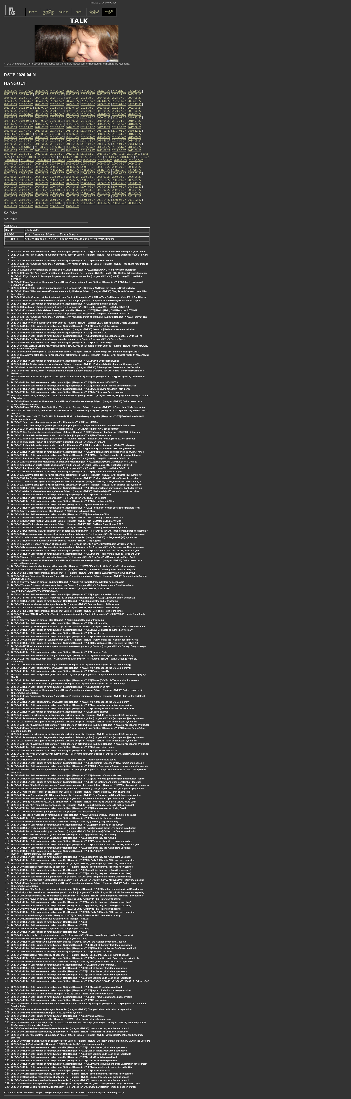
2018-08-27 (103, 124)
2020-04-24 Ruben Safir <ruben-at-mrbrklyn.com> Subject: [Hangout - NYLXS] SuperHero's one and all (64, 750)
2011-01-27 (111, 156)
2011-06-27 (34, 156)
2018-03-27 (41, 127)
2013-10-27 (26, 147)
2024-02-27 (57, 101)
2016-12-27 (134, 130)
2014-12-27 (88, 140)
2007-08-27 (41, 173)
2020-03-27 (88, 117)
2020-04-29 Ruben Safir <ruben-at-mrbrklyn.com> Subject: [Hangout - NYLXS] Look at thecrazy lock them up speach (71, 945)
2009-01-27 (57, 166)
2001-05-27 (88, 199)
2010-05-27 (89, 160)
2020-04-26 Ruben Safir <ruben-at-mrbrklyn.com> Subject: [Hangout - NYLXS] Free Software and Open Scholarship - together (76, 782)
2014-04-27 (72, 143)
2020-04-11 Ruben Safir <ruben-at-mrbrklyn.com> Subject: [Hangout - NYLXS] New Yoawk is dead (61, 435)
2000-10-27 (57, 203)
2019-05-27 (103, 120)
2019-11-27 (10, 120)
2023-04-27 (72, 104)
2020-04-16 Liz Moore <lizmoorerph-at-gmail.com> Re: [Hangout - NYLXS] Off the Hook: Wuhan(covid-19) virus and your (73, 569)
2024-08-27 (103, 97)
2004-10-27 (10, 186)
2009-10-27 (57, 163)
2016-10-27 (26, 133)
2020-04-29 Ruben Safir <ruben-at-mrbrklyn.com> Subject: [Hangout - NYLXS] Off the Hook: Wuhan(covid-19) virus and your (75, 844)
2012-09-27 (88, 150)
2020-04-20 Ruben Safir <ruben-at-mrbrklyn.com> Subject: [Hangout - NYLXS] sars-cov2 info (59, 652)
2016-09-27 (41, 133)
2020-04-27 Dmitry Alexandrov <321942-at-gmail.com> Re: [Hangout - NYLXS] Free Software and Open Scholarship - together (76, 795)
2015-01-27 (72, 140)
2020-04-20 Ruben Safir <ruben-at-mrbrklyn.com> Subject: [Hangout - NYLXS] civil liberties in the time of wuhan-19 (70, 636)
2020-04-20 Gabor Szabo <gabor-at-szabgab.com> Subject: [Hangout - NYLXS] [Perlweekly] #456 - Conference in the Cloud (74, 640)
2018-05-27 (10, 127)
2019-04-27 (119, 120)
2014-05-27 (57, 143)
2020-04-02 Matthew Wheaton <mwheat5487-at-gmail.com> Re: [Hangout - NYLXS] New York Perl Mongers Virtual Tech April (75, 300)
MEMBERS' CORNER (94, 12)
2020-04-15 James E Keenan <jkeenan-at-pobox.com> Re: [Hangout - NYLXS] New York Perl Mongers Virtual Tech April (73, 557)
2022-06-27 (88, 107)
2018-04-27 (26, 127)
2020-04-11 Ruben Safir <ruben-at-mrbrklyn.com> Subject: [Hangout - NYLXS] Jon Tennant (58, 442)
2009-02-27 (41, 166)
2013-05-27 (103, 147)
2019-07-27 (72, 120)
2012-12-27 (41, 150)
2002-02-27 (88, 196)
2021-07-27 (119, 110)
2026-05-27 (57, 91)
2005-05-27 (41, 183)
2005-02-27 (88, 183)
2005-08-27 (134, 180)
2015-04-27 (26, 140)
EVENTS (33, 12)
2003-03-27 (26, 193)
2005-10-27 (103, 180)
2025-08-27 (57, 94)
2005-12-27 (72, 180)
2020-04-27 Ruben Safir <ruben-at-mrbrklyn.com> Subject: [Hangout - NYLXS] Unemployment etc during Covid (68, 808)
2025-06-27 (88, 94)
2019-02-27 (10, 124)
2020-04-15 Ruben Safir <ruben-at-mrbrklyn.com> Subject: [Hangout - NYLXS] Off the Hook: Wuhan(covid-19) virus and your (75, 550)
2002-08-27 (134, 193)
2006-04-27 (10, 180)
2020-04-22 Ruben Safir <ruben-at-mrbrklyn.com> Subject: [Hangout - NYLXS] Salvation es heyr (60, 687)
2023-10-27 (119, 101)
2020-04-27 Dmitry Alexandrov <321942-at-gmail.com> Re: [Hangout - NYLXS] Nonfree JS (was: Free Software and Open (73, 801)
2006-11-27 (41, 176)
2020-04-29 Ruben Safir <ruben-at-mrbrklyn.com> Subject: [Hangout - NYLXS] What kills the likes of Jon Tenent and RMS (73, 948)
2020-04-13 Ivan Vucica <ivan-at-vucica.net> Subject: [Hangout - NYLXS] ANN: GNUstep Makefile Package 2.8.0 (69, 527)
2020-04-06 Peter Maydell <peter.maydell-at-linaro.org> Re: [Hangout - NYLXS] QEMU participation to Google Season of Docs (75, 1083)
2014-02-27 (103, 143)
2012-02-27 (57, 153)
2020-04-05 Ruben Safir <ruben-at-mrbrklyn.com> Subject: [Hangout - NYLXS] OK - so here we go (61, 342)
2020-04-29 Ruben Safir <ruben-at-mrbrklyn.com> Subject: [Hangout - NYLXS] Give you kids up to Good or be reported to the (75, 958)
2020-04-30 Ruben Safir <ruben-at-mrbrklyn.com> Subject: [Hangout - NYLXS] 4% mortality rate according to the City (71, 1067)
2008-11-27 (88, 166)
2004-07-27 (57, 186)
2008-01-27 (103, 170)
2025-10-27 (26, 94)
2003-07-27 (103, 189)
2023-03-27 (88, 104)
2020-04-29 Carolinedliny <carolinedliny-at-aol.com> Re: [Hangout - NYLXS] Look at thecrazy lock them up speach (70, 955)
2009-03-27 (26, 166)
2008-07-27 (10, 170)
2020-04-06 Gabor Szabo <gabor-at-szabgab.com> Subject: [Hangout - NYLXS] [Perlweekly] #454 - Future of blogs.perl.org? (75, 351)
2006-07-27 (103, 176)
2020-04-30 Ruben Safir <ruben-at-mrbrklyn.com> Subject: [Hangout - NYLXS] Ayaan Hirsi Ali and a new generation (71, 990)
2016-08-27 (57, 133)
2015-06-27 (134, 137)
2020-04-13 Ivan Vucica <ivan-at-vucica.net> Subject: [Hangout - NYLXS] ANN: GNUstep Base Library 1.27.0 (67, 524)
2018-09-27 (88, 124)
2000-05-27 (134, 203)
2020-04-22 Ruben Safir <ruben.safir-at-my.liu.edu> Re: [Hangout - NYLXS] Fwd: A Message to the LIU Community (70, 702)
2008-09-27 (119, 166)
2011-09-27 (134, 153)
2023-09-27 (134, 101)
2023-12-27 (88, 101)
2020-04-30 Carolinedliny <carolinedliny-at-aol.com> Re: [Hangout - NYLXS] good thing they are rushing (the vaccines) (72, 1073)
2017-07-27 (26, 130)
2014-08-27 (10, 143)
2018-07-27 (119, 124)
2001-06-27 (72, 199)
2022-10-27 (26, 107)
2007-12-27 (119, 170)
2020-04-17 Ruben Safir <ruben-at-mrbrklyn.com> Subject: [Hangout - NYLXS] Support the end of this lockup (67, 594)
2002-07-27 (10, 196)
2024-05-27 (10, 101)
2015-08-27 (103, 137)
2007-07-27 (57, 173)
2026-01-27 (119, 91)
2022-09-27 (41, 107)
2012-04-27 (26, 153)
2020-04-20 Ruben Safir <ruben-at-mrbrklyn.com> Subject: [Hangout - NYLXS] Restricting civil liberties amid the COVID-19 (74, 643)
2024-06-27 (134, 97)
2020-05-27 (57, 117)
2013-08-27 (57, 147)
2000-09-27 (72, 203)
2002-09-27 (119, 193)
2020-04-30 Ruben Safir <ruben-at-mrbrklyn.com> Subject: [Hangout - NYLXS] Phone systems (60, 1000)
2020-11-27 (103, 114)
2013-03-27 (134, 147)
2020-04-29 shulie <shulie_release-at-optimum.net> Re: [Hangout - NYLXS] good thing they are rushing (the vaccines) (72, 935)
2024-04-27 (26, 101)
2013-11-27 (10, 147)
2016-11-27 (10, 133)
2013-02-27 (10, 150)
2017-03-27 (88, 130)
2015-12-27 (41, 137)
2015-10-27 (72, 137)
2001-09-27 (26, 199)
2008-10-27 (103, 166)
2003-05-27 (134, 189)
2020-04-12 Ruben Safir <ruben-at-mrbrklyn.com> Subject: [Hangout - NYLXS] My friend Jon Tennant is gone (67, 471)
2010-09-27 (27, 160)
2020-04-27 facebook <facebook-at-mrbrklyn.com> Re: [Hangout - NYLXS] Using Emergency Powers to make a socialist (73, 815)
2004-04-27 (103, 186)
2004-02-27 (134, 186)
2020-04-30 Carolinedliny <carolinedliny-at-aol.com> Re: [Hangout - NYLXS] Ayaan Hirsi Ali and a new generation (69, 1031)
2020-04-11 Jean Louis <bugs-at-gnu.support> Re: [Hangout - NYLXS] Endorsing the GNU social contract (65, 429)
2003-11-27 (41, 189)
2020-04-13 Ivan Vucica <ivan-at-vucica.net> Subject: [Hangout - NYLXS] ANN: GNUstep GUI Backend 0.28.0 (67, 517)
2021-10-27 (72, 110)
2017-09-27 (134, 127)
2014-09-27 (134, 140)
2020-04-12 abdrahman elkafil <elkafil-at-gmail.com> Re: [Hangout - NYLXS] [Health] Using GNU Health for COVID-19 (71, 465)
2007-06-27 (72, 173)
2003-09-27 (72, 189)
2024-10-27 (72, 97)
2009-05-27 (134, 163)
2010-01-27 (10, 163)
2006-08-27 (88, 176)
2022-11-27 (10, 107)
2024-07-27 (119, 97)
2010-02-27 (136, 160)
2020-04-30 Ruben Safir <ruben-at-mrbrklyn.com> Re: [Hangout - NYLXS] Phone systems (57, 1016)
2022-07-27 (72, 107)
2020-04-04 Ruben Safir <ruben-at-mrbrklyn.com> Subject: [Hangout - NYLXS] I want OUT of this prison (64, 326)
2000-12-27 (26, 203)
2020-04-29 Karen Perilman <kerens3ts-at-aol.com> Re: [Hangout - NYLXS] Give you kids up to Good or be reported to (72, 961)
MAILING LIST (109, 12)
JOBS (78, 12)
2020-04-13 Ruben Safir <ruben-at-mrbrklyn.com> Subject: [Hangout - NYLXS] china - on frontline (61, 494)
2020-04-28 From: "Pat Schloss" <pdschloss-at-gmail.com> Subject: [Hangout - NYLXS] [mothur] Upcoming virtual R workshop (77, 889)
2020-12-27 (88, 114)
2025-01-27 (26, 97)
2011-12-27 (88, 153)
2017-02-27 (103, 130)
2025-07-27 (72, 94)
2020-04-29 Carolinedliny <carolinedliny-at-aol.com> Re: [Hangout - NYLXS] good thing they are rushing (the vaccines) (72, 863)
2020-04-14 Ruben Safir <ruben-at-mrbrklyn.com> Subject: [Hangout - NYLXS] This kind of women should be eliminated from (75, 508)
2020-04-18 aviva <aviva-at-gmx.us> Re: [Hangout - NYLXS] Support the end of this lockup (57, 620)
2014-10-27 (119, 140)
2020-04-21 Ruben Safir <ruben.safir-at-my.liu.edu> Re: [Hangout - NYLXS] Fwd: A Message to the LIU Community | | (71, 664)
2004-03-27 (119, 186)
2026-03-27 (88, 91)
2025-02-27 (10, 97)
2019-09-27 (41, 120)
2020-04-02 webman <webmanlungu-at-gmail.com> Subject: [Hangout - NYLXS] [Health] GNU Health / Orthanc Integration (73, 270)
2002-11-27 (88, 193)
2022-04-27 (119, 107)
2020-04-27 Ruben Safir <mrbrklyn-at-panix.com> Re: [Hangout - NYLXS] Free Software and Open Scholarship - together (73, 798)
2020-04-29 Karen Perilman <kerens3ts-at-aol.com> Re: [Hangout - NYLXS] (50, 918)
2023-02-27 (103, 104)
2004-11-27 (134, 183)
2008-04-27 (57, 170)
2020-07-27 (26, 117)
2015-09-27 (88, 137)
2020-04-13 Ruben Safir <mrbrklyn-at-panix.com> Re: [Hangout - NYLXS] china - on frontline (58, 498)
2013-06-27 (88, 147)
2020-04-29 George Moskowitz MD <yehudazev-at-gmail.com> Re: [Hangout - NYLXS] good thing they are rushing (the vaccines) (77, 895)
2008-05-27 (41, 170)
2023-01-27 (119, 104)
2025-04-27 (119, 94)
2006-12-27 (26, 176)
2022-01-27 (26, 110)
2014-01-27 (119, 143)
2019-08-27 (57, 120)
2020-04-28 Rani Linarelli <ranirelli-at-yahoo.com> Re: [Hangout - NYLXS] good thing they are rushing (63, 834)
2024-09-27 (88, 97)
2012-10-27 (72, 150)
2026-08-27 (10, 91)
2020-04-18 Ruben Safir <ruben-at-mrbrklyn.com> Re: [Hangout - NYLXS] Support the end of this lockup (64, 601)
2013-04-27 (119, 147)
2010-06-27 (74, 160)
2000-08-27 (88, 203)
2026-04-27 (72, 91)
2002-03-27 (72, 196)
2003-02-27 (41, 193)
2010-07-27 (58, 160)
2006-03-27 (26, 180)
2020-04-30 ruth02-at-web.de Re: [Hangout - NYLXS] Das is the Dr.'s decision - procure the (57, 1044)
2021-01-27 (72, 114)
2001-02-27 (134, 199)
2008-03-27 (72, 170)
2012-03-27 (41, 153)
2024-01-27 (72, 101)
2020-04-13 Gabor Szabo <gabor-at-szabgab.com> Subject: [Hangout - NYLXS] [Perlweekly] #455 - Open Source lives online (75, 478)
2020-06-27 (41, 117)
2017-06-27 (41, 130)
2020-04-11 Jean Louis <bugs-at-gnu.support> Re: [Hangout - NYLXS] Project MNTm (54, 422)
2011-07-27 (19, 156)
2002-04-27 (57, 196)
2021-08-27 (103, 110)
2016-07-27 (72, 133)
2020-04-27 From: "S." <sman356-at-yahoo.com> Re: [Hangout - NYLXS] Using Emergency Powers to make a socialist (72, 805)
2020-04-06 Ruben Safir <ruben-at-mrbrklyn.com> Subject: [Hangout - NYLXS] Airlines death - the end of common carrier (73, 385)
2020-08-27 (10, 117)
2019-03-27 (134, 120)
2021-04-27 (26, 114)
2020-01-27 (119, 117)
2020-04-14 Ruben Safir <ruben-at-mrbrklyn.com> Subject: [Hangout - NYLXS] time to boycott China (62, 501)
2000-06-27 (119, 203)
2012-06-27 (134, 150)
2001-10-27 (10, 199)
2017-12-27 (88, 127)
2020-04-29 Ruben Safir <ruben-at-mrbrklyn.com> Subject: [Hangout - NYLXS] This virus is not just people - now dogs (71, 841)
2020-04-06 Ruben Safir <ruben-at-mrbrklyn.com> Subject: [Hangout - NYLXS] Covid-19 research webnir (65, 361)
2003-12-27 (26, 189)
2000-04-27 (10, 206)
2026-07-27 (26, 91)
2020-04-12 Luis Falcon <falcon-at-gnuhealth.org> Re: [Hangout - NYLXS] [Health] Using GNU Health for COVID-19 (70, 458)
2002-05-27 (41, 196)
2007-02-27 (134, 173)
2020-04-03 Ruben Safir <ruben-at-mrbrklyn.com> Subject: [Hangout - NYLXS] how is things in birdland (64, 304)
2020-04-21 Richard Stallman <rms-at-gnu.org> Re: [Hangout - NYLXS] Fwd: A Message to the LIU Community (68, 683)
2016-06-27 (88, 133)
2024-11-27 (57, 97)
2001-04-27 (103, 199)
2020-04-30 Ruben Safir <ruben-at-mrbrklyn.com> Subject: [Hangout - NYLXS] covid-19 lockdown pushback (66, 987)
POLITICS (63, 12)
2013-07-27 (72, 147)
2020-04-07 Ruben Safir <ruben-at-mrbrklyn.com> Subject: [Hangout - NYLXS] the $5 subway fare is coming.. (67, 392)
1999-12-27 (72, 206)
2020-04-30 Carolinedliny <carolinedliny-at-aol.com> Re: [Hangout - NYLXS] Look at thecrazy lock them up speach (70, 1028)
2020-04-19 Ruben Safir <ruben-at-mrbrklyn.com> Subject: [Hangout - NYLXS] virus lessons (58, 633)
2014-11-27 (103, 140)
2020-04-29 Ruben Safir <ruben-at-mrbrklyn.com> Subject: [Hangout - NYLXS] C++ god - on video (61, 951)
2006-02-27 (41, 180)
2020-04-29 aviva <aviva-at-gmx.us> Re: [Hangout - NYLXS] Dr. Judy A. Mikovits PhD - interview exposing (65, 899)
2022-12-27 (134, 104)
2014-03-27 (88, 143)
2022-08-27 (57, 107)
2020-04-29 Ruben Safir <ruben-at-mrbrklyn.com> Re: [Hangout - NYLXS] (49, 922)
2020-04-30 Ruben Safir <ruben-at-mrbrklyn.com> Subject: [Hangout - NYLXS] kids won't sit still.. (61, 1070)
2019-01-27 (26, 124)
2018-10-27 (72, 124)
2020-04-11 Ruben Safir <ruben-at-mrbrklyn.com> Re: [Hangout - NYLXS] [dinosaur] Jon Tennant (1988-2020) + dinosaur (73, 445)
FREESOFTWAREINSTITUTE (48, 12)
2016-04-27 (119, 133)
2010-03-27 (120, 160)
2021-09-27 (88, 110)
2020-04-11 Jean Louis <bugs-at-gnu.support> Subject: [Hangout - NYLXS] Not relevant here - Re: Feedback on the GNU (73, 425)
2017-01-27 (119, 130)
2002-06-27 (26, 196)
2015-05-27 (10, 140)
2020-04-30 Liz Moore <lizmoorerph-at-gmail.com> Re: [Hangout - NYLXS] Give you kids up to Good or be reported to (71, 1009)
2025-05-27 (103, 94)
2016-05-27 (103, 133)
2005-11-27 (88, 180)
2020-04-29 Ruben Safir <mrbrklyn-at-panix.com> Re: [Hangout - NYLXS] (48, 938)
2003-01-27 (57, 193)
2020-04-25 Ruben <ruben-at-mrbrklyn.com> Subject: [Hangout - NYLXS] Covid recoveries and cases (63, 759)
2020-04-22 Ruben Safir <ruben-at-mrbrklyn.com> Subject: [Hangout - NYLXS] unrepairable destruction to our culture (71, 705)
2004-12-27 (119, 183)
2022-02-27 (10, 110)
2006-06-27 (119, 176)
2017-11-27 (103, 127)
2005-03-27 (72, 183)
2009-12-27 (26, 163)
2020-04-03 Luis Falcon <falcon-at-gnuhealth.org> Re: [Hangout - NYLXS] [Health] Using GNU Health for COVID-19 (70, 307)
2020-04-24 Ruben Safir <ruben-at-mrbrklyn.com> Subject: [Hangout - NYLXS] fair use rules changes (63, 747)
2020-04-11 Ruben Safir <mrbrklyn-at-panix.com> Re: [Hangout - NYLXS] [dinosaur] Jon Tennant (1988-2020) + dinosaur (73, 438)
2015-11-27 (57, 137)
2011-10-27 (118, 153)
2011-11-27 (103, 153)
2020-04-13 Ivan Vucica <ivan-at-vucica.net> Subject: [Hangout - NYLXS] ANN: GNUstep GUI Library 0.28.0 (66, 521)
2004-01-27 (10, 189)
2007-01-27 (10, 176)
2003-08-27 (88, 189)
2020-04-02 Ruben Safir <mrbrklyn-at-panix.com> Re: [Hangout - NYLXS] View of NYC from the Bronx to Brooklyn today (73, 288)
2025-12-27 (134, 91)
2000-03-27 (26, 206)
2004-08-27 (41, 186)
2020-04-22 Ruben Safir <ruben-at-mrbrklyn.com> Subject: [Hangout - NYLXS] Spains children (59, 712)
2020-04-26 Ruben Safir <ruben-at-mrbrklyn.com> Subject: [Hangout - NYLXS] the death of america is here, (66, 775)
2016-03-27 (134, 133)
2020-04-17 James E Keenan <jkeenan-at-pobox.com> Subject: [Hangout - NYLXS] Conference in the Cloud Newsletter (72, 585)
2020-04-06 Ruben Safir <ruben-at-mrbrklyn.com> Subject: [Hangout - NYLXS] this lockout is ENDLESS (64, 382)
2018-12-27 (41, 124)
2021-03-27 (41, 114)
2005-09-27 (119, 180)
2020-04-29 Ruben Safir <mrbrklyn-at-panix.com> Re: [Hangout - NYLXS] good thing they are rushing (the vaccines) (71, 876)
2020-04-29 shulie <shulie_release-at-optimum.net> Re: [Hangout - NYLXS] (49, 928)
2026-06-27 (41, 91)
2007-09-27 (26, 173)
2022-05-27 (103, 107)
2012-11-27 (57, 150)
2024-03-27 (41, 101)
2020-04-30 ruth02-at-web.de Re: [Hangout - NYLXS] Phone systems (46, 1012)
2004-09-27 (26, 186)
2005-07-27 (10, 183)
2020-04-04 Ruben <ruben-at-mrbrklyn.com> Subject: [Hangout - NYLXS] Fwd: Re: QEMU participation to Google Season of (74, 323)
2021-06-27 (134, 110)
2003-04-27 (10, 193)
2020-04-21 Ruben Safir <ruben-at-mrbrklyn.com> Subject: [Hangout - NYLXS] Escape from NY (60, 671)
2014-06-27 (41, 143)
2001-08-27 (41, 199)
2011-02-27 (96, 156)
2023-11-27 (103, 101)
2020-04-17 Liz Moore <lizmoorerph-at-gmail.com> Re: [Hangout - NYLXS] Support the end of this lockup (65, 604)
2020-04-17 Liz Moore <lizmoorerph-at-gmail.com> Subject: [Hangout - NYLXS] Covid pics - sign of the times (67, 611)
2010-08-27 (43, 160)
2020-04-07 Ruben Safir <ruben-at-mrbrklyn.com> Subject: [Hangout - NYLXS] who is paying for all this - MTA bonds (71, 389)
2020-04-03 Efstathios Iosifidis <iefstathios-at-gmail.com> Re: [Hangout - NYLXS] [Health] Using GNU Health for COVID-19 (74, 310)
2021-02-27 (57, 114)
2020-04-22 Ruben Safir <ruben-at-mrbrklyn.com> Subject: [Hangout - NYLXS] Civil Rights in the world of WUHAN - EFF (72, 708)
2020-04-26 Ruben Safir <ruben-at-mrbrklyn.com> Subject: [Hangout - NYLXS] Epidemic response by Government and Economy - (78, 763)
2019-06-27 (88, 120)
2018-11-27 (57, 124)
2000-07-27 (103, 203)
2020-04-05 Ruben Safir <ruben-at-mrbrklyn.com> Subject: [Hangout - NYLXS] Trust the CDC (59, 332)
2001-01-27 (10, 203)
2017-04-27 (72, 130)
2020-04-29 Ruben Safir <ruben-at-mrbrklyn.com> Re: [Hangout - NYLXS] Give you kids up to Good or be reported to (71, 978)
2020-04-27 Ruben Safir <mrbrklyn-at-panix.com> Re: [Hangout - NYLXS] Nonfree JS (55, 811)
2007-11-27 (134, 170)
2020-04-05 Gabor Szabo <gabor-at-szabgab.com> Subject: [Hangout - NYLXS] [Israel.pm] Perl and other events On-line (73, 329)
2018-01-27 (72, 127)
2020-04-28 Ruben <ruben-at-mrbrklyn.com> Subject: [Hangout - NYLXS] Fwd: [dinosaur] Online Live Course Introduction (73, 828)
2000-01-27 (57, 206)
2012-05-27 (10, 153)
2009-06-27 (119, 163)
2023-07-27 (26, 104)
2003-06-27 (119, 189)
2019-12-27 (134, 117)
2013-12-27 (134, 143)
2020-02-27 (103, 117)
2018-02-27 (57, 127)
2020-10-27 (119, 114)
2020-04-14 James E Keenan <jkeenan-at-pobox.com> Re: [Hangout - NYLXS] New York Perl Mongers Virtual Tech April (73, 544)
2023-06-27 (41, 104)
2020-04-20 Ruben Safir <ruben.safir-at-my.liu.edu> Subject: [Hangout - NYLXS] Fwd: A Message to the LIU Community (72, 655)
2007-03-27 (119, 173)
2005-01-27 (103, 183)
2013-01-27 (26, 150)
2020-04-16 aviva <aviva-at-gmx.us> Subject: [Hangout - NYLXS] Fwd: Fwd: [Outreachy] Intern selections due (67, 582)
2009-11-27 (41, 163)
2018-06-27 (134, 124)
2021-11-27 (57, 110)
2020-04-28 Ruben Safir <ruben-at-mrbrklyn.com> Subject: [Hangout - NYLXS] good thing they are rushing (66, 818)
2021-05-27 (10, 114)
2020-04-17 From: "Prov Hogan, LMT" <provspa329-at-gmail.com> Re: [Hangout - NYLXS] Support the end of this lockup (73, 597)
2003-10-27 (57, 189)
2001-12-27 (119, 196)
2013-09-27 (41, 147)
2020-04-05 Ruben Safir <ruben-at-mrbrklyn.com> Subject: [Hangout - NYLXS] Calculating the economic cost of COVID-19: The (76, 336)
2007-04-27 (103, 173)
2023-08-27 (10, 104)
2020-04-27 (72, 117)
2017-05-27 (57, 130)
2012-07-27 (119, 150)
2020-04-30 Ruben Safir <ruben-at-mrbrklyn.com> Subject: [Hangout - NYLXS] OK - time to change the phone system (71, 997)
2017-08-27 (10, 130)
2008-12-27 (72, 166)
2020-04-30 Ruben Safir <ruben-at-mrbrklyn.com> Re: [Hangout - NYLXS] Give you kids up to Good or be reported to (71, 1054)
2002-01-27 (103, 196)
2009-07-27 (103, 163)
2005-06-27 (26, 183)
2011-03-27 (80, 156)
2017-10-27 (119, 127)
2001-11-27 (134, 196)
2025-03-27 (134, 94)
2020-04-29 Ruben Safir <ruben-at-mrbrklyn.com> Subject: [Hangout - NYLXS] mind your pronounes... (63, 965)
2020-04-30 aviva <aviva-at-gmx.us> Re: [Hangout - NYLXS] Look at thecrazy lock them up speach (62, 993)
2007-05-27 (88, 173)
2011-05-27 (49, 156)
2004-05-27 (88, 186)
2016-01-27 (26, 137)
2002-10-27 (103, 193)
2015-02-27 (57, 140)
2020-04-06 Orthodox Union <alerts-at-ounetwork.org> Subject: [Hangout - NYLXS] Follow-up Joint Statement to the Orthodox (75, 367)
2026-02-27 (103, 91)
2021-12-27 (41, 110)
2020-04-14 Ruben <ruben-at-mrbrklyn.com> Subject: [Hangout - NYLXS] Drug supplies (56, 540)
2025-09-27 (41, 94)
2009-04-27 (10, 166)
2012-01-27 (72, 153)
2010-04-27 (105, 160)
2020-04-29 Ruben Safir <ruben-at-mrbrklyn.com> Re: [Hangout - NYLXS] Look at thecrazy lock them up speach (69, 968)
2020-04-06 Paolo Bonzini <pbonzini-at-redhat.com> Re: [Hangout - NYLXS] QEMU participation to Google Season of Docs (74, 1087)
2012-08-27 (103, 150)
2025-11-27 (10, 94)
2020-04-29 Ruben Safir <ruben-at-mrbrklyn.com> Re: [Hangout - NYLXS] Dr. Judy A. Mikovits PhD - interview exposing (72, 860)
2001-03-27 (119, 199)
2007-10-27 (10, 173)
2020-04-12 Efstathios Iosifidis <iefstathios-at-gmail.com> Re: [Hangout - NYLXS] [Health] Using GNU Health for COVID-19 (74, 461)
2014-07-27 (26, 143)
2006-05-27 (134, 176)
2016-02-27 (10, 137)
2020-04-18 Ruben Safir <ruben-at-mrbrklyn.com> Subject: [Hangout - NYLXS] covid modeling (59, 623)
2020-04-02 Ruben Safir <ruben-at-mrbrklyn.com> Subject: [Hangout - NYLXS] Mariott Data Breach (62, 260)
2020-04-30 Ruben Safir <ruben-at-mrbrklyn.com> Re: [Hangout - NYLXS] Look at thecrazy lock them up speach (69, 1047)
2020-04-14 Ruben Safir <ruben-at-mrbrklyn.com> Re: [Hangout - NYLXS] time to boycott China (60, 504)
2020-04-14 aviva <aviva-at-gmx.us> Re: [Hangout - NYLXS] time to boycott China (53, 511)
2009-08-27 (88, 163)
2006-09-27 (72, 176)
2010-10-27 (11, 160)
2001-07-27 (57, 199)
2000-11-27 (41, 203)
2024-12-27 (41, 97)
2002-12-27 (72, 193)
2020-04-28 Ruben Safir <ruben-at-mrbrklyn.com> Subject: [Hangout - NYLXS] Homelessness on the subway (67, 825)
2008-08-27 (134, 166)
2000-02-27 (41, 206)
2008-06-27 (26, 170)
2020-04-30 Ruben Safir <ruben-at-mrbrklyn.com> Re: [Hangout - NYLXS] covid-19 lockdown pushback (64, 1057)
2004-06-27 (72, 186)
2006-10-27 (57, 176)
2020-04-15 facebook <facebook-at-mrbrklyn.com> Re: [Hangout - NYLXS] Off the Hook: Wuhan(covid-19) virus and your (73, 566)
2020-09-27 (134, 114)
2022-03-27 (134, 107)
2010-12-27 (126, 156)
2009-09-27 (72, 163)
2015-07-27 (119, 137)
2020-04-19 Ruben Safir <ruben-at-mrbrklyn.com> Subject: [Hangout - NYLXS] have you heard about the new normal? (72, 630)
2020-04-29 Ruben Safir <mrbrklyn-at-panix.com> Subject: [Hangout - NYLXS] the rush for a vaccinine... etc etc (68, 942)
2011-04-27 (65, 156)
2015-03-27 (41, 140)
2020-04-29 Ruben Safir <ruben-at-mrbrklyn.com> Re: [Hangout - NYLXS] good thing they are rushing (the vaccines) (71, 848)
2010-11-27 (142, 156)
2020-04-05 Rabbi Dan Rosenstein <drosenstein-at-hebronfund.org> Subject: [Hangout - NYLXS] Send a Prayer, (68, 339)
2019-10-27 (26, 120)
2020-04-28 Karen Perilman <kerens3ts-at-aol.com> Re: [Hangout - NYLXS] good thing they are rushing (64, 821)
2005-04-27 (57, 183)
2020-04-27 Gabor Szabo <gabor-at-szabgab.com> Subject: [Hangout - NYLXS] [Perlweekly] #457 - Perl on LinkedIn (70, 792)
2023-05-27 (57, 104)
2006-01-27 (57, 180)
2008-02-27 (88, 170)
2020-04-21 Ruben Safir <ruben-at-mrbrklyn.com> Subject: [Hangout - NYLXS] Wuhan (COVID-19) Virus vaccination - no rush (75, 680)
